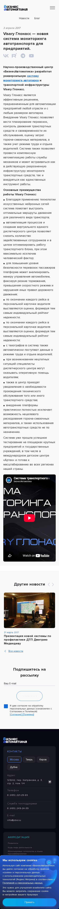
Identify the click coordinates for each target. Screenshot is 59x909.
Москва (14, 759)
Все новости (16, 651)
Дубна (13, 767)
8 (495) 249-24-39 (18, 808)
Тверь (29, 759)
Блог (37, 18)
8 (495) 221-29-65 (17, 795)
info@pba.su (14, 820)
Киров (43, 759)
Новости (24, 18)
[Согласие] (16, 714)
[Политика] (28, 714)
